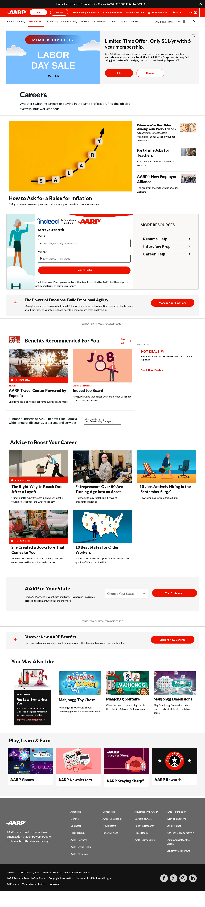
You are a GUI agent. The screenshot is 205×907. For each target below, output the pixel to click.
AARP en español (164, 21)
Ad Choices (12, 883)
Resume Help (155, 239)
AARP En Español (112, 818)
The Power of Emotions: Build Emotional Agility (66, 300)
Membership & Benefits (85, 12)
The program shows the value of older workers (157, 189)
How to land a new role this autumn (158, 497)
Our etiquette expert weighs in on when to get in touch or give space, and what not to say (37, 499)
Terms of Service (52, 872)
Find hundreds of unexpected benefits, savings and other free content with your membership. (75, 642)
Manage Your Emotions (172, 302)
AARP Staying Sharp (125, 781)
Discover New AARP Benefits (50, 636)
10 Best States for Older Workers (97, 550)
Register (177, 12)
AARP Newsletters (75, 779)
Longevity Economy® (178, 850)
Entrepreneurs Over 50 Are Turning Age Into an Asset (99, 489)
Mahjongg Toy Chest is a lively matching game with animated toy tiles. (80, 709)
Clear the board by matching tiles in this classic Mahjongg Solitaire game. (126, 707)
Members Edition (135, 12)
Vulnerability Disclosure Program (95, 878)
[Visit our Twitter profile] (173, 878)
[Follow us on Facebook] (164, 878)
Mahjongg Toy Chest (77, 699)
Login (190, 12)
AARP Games (22, 779)
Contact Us (108, 811)
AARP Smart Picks (112, 12)
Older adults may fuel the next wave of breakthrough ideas (96, 499)
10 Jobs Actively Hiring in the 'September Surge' (165, 489)
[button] (194, 21)
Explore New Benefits (172, 639)
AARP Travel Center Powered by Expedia (37, 393)
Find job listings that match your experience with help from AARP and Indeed (102, 398)
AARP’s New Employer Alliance (156, 179)
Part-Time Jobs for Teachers (153, 153)
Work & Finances (82, 386)
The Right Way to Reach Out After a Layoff (36, 489)
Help (178, 21)
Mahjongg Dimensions (173, 699)
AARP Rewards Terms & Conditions (25, 878)
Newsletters (109, 825)
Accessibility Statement (77, 872)
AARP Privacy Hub (29, 872)
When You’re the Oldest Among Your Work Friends (156, 127)
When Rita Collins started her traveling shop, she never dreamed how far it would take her (37, 560)
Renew (150, 73)
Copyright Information (61, 878)
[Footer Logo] (28, 822)
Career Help (154, 254)
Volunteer (75, 825)
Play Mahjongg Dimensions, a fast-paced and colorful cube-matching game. (173, 709)
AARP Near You (79, 853)
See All (123, 341)
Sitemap (10, 872)
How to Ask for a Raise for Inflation (50, 198)
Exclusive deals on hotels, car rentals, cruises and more (38, 401)
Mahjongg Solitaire (123, 699)
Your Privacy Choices (33, 883)
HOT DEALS (150, 351)
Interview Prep (157, 246)
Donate (74, 818)
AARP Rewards (159, 12)
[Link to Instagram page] (183, 878)
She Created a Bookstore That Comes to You (38, 550)
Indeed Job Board (88, 390)
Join (119, 73)
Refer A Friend (110, 832)
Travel (12, 386)
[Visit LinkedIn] (193, 878)
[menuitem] (10, 23)
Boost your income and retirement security (155, 163)
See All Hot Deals (151, 370)
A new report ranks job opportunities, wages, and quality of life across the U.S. (102, 560)
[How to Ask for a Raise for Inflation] (70, 156)
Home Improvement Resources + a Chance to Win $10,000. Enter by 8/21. (99, 3)
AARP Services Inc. (145, 839)
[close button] (194, 34)
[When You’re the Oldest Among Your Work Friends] (188, 132)
